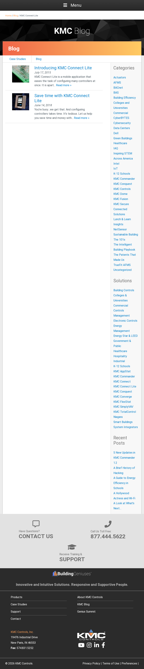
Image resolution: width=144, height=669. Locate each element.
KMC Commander (124, 178)
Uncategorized (122, 270)
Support (16, 611)
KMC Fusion (120, 199)
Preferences (129, 663)
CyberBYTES (121, 118)
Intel (116, 163)
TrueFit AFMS (122, 265)
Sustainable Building (125, 234)
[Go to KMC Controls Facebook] (103, 646)
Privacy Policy (91, 663)
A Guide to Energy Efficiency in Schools (124, 483)
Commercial (120, 113)
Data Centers (121, 128)
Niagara (118, 417)
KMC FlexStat (122, 401)
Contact (16, 618)
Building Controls (123, 290)
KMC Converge (122, 396)
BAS (116, 92)
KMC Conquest (122, 184)
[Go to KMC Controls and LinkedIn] (96, 646)
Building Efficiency (124, 97)
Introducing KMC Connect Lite (63, 67)
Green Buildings (122, 138)
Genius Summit (86, 611)
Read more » (63, 85)
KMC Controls (122, 189)
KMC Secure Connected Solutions (121, 209)
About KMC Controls (90, 597)
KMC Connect (122, 381)
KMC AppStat (122, 371)
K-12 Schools (121, 173)
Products (16, 597)
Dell (115, 133)
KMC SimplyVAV (123, 406)
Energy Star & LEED (125, 335)
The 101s (119, 239)
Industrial (119, 361)
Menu (76, 5)
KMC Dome (120, 194)
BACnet (118, 87)
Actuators (119, 77)
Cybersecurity (122, 123)
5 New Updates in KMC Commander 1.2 (124, 457)
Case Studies (17, 59)
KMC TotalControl (124, 411)
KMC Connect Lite (124, 386)
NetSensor (120, 229)
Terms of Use (110, 663)
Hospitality (120, 356)
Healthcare (120, 143)
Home (8, 15)
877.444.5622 (108, 536)
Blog (15, 15)
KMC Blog (83, 604)
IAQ (115, 148)
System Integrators (125, 427)
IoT (115, 168)
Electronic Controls (125, 320)
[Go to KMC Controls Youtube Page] (81, 646)
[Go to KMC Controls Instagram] (89, 646)
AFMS (117, 82)
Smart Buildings (123, 422)
